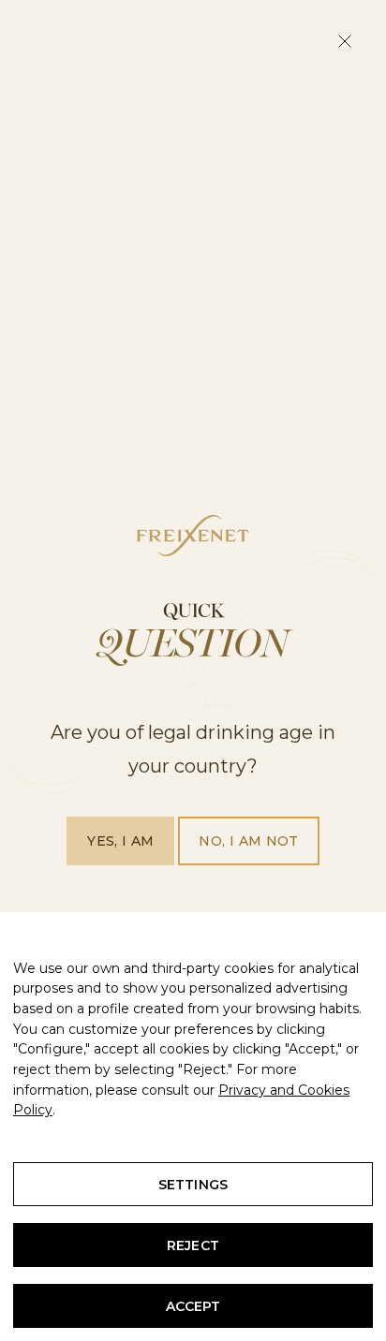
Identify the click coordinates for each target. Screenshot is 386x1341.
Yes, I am (120, 841)
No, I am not (248, 841)
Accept (193, 1306)
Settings (193, 1184)
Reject (193, 1245)
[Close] (345, 41)
